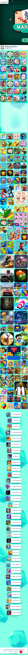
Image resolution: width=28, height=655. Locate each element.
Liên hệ (15, 652)
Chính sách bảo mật (13, 651)
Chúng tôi (5, 651)
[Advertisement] (14, 632)
